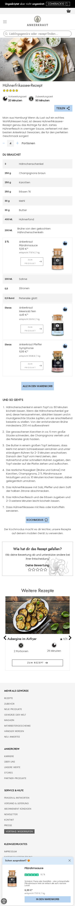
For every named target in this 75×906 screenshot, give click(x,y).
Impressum (10, 851)
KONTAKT (9, 819)
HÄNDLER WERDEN (14, 731)
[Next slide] (70, 638)
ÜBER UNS (9, 761)
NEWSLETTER (11, 814)
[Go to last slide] (5, 638)
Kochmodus (35, 520)
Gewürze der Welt (15, 714)
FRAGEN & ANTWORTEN (16, 797)
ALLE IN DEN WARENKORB (37, 386)
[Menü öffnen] (5, 21)
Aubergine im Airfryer (22, 639)
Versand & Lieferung (16, 803)
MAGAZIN (9, 720)
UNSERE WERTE (12, 767)
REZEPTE (8, 698)
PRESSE (8, 825)
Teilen (60, 108)
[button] (65, 244)
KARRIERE (9, 756)
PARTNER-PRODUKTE (15, 778)
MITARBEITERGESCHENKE (17, 725)
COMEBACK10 (56, 4)
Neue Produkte (13, 709)
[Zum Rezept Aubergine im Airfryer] (37, 615)
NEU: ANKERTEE (12, 736)
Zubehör (9, 703)
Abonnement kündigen (17, 808)
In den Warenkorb (47, 899)
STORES (8, 772)
